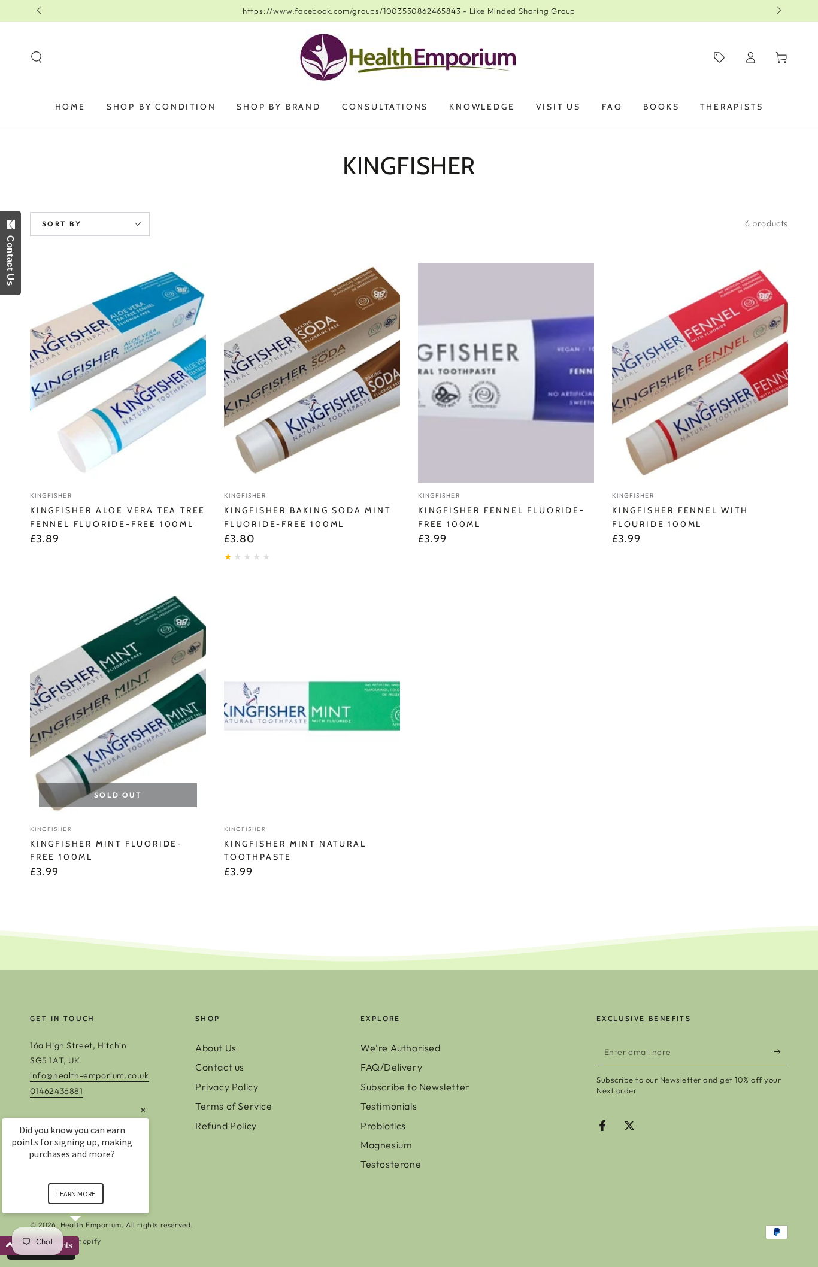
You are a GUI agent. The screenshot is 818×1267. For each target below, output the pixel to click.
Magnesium (386, 1145)
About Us (216, 1048)
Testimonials (388, 1106)
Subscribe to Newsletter (415, 1087)
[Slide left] (40, 11)
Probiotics (383, 1126)
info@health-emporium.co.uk (89, 1075)
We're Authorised (400, 1048)
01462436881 (56, 1091)
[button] (36, 57)
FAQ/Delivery (391, 1067)
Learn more (75, 1193)
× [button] (143, 1110)
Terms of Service (233, 1106)
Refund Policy (226, 1126)
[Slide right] (778, 11)
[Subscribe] (781, 1051)
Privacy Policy (226, 1087)
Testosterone (390, 1164)
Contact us (219, 1067)
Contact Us (10, 258)
